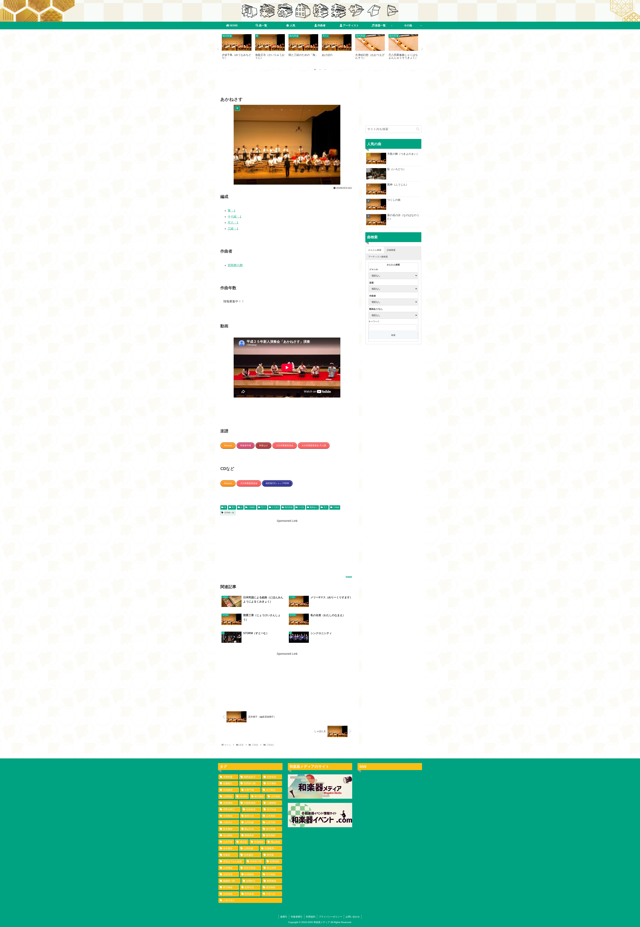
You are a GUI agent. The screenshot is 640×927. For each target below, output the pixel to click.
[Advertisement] (287, 84)
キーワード (373, 321)
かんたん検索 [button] (374, 250)
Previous (218, 49)
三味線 (336, 507)
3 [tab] (325, 69)
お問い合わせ (353, 916)
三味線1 (251, 507)
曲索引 (283, 916)
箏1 (233, 507)
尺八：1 (233, 222)
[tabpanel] (236, 48)
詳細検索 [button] (391, 250)
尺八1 (263, 507)
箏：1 (231, 210)
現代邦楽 (289, 507)
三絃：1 (233, 228)
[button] (418, 129)
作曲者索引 (296, 916)
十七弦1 (275, 507)
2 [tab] (320, 69)
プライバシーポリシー (330, 916)
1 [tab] (315, 69)
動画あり (314, 507)
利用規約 (310, 916)
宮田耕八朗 (235, 265)
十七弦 (301, 507)
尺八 (326, 507)
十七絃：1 (234, 216)
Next (422, 49)
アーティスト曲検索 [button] (378, 256)
